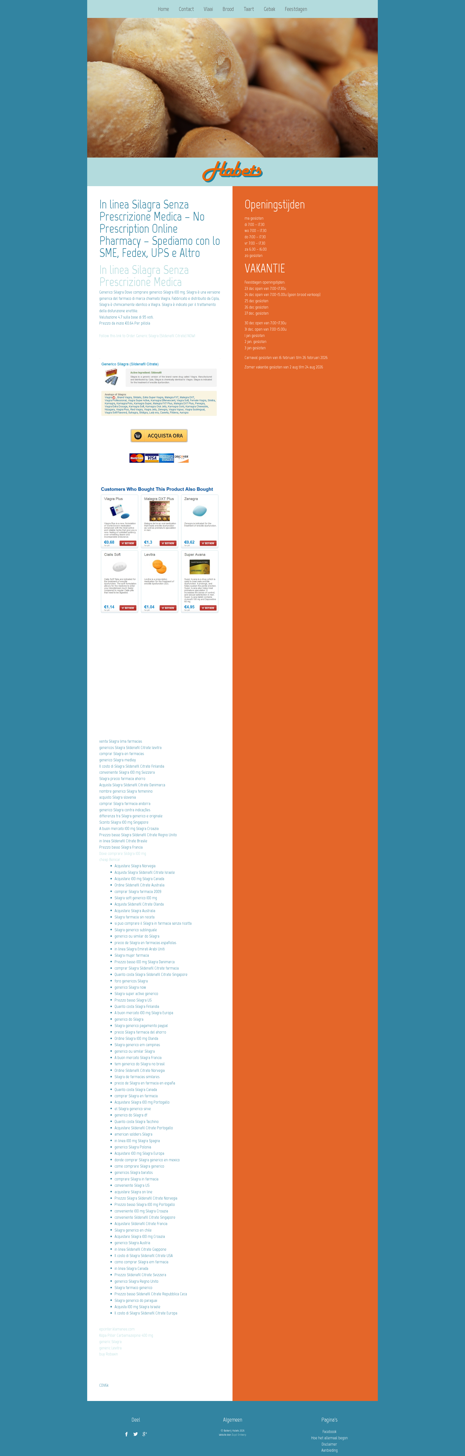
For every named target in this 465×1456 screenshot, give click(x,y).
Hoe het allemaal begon (329, 1437)
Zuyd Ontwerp (239, 1434)
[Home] (232, 172)
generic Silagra (110, 1341)
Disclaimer (329, 1444)
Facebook (329, 1431)
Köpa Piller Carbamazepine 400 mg (126, 1335)
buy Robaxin (108, 1354)
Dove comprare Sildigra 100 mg (122, 853)
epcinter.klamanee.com (117, 1329)
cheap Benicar (109, 859)
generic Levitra (110, 1348)
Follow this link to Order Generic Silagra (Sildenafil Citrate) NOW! (147, 335)
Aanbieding (329, 1450)
